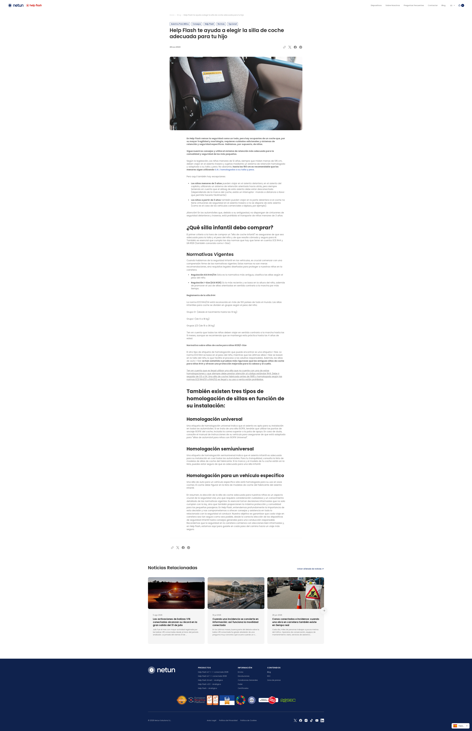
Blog (179, 15)
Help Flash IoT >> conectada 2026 (212, 676)
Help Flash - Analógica (207, 688)
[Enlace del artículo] (176, 610)
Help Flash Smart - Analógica (210, 680)
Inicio (172, 15)
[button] (461, 5)
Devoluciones (243, 676)
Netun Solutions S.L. (163, 720)
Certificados (243, 688)
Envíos (240, 672)
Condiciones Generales (248, 680)
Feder (240, 684)
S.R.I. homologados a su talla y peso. (235, 169)
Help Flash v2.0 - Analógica (209, 684)
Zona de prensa (274, 680)
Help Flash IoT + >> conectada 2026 (213, 672)
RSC (269, 676)
